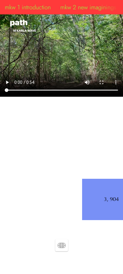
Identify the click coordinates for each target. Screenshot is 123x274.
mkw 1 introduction (28, 7)
